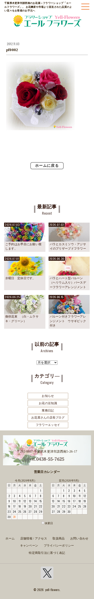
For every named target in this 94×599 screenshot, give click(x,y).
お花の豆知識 (48, 403)
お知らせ (48, 396)
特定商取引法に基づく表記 (47, 553)
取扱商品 (58, 538)
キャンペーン (29, 545)
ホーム (10, 538)
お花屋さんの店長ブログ (48, 417)
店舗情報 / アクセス (33, 538)
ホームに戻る (47, 165)
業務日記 (48, 410)
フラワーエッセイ (48, 425)
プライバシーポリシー (59, 545)
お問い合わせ (79, 538)
